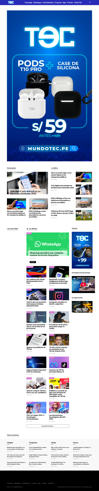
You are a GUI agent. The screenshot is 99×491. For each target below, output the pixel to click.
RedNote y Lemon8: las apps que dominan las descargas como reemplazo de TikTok (58, 393)
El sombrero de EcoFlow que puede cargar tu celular (58, 326)
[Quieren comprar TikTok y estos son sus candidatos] (36, 383)
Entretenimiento (48, 2)
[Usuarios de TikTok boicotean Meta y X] (59, 362)
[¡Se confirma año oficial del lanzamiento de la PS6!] (36, 272)
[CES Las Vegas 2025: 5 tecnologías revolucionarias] (36, 407)
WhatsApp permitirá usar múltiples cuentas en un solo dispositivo (46, 254)
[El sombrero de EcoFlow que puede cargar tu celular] (59, 317)
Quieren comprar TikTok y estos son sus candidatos (36, 392)
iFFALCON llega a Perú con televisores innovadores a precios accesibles (37, 214)
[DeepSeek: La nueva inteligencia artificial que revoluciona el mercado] (59, 272)
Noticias (78, 172)
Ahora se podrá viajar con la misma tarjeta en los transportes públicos (16, 213)
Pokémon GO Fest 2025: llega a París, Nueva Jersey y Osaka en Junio (62, 213)
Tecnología (28, 2)
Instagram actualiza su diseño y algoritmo (58, 303)
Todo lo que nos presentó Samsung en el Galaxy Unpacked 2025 (36, 304)
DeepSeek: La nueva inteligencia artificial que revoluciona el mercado (58, 281)
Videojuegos (37, 2)
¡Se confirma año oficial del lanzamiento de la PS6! (35, 281)
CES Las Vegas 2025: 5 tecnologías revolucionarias (35, 417)
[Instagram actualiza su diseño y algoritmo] (59, 294)
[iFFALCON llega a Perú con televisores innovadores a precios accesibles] (38, 203)
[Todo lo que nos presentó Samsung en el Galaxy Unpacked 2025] (36, 294)
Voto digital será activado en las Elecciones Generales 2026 (25, 192)
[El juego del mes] (82, 306)
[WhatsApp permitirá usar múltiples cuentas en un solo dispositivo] (47, 244)
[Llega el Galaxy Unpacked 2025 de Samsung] (36, 362)
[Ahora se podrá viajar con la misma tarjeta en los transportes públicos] (16, 203)
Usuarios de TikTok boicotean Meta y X (56, 371)
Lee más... (33, 262)
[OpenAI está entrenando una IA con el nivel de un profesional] (36, 317)
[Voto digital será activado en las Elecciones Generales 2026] (27, 183)
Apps (64, 2)
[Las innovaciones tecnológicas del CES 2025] (59, 407)
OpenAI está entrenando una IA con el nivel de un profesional (35, 326)
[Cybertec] (82, 250)
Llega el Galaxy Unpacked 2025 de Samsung (36, 371)
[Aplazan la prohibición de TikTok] (36, 339)
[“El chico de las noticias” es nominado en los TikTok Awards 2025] (59, 339)
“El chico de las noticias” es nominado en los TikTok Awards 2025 (58, 349)
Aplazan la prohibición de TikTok (35, 348)
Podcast (70, 2)
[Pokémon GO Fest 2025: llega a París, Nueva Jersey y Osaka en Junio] (84, 215)
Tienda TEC (78, 2)
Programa (58, 2)
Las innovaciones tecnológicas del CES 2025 (57, 417)
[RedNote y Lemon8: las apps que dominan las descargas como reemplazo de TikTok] (59, 383)
